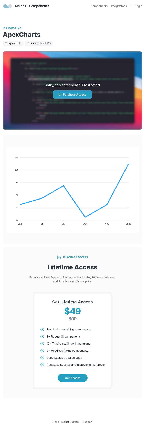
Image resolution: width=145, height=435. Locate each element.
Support (87, 421)
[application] (72, 189)
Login (138, 6)
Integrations (119, 6)
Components (99, 6)
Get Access (72, 378)
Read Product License (66, 421)
